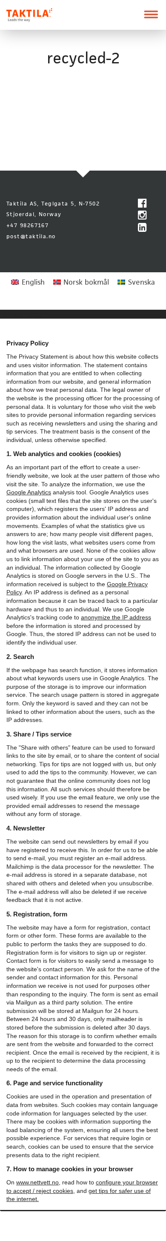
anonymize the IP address (116, 617)
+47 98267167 (27, 225)
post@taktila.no (31, 236)
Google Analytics (28, 492)
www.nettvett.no (37, 1182)
